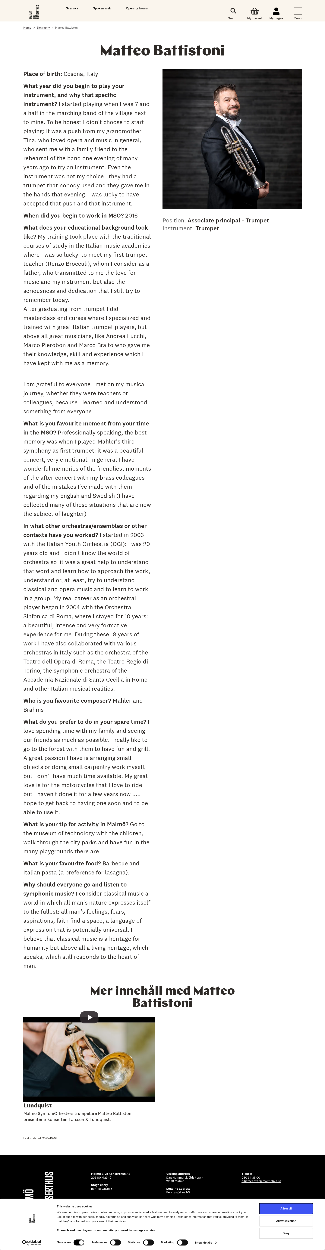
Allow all (286, 1208)
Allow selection (286, 1221)
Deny (286, 1233)
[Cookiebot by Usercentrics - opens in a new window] (31, 1242)
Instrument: (178, 228)
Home (27, 28)
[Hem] (34, 11)
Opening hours (137, 8)
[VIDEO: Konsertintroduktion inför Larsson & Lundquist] (89, 1071)
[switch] (115, 1242)
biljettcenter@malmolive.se (261, 1181)
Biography (43, 28)
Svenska (72, 8)
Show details (203, 1242)
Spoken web (102, 8)
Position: (175, 220)
